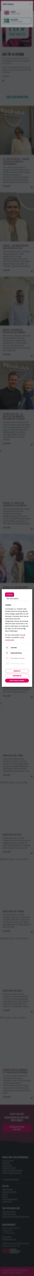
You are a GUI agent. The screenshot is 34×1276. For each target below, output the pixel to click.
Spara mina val (17, 676)
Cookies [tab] (9, 594)
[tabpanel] (17, 622)
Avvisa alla (17, 671)
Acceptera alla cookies (17, 680)
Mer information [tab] (13, 599)
